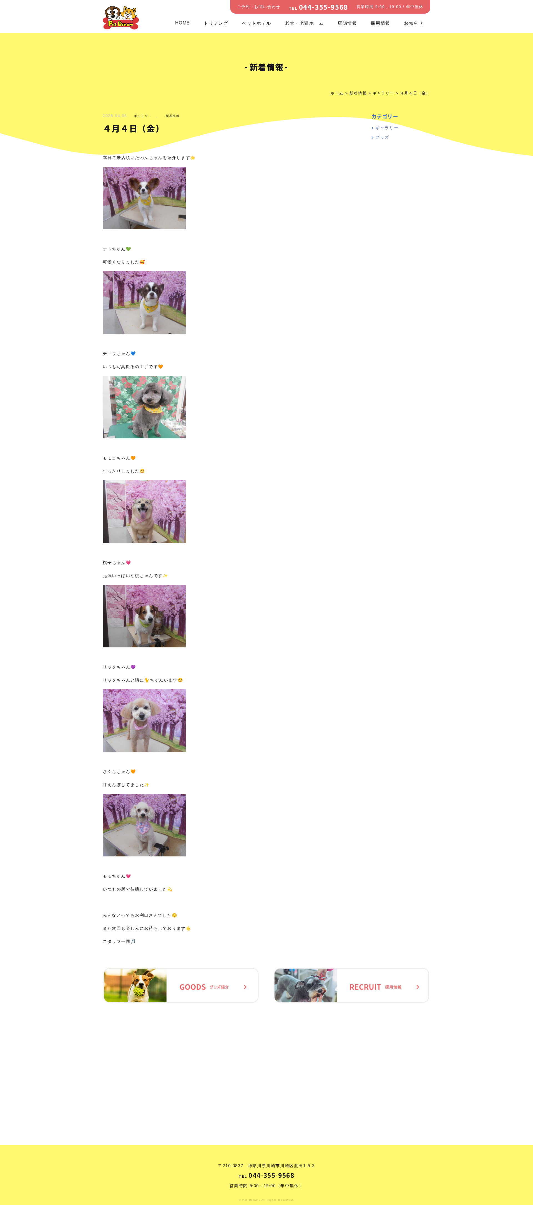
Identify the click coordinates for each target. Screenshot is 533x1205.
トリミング (216, 23)
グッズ (382, 137)
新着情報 (173, 116)
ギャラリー (143, 116)
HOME (182, 23)
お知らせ (413, 23)
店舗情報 (347, 23)
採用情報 (380, 23)
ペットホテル (256, 23)
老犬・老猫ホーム (304, 23)
